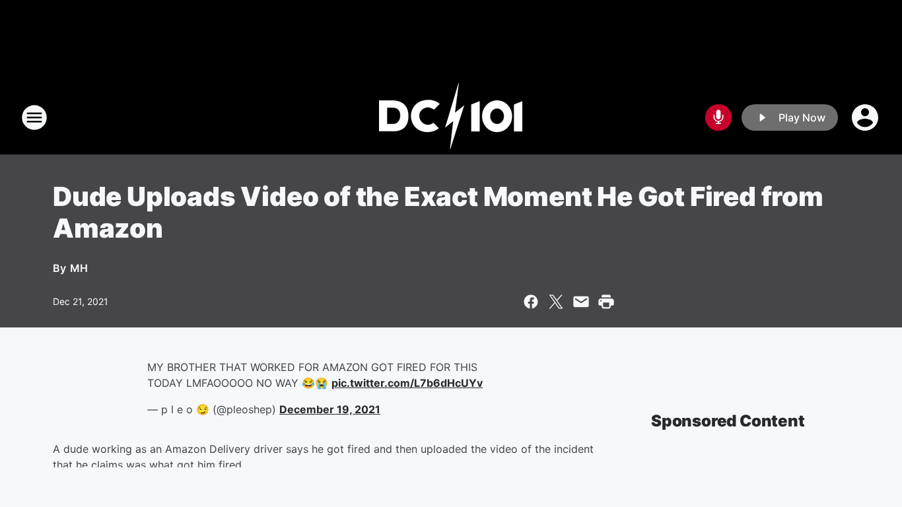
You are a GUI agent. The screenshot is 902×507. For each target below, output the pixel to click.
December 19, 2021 (329, 409)
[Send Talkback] (718, 117)
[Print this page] (606, 301)
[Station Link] (451, 117)
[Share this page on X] (556, 301)
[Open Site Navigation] (34, 117)
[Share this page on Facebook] (531, 301)
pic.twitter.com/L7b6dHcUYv (407, 382)
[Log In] (866, 117)
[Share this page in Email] (581, 301)
